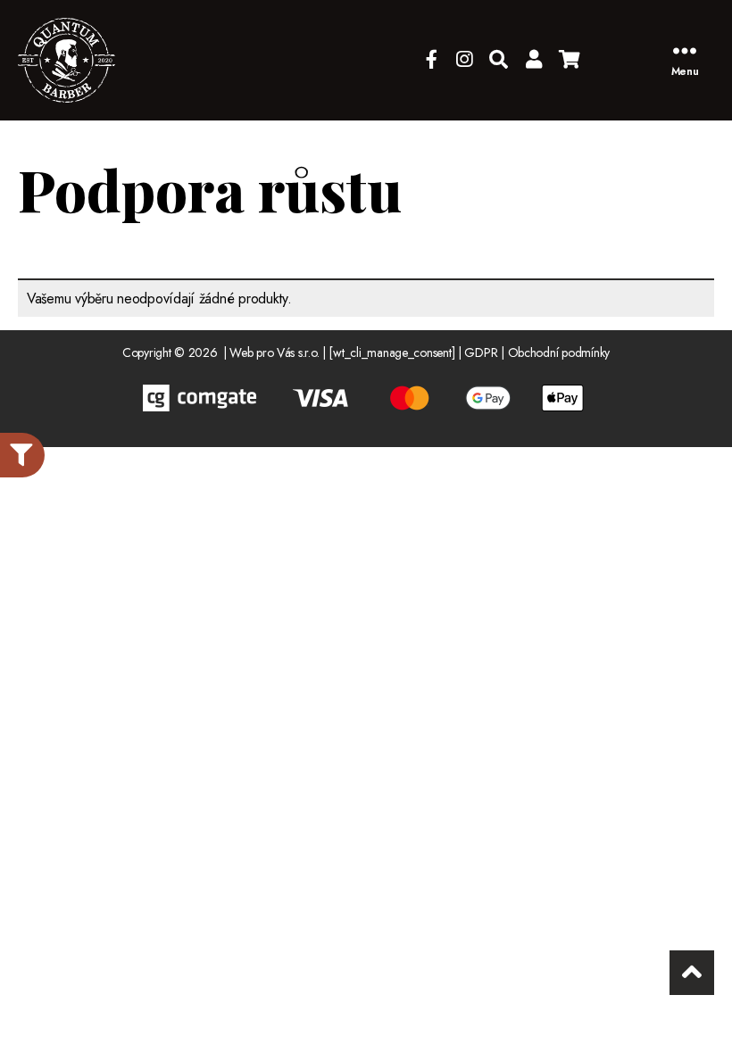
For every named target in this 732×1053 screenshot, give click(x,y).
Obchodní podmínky (559, 352)
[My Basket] (569, 60)
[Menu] (684, 50)
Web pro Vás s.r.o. (274, 352)
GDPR (480, 352)
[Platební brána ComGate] (366, 398)
